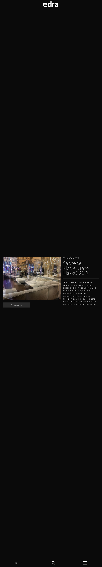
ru (16, 562)
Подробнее (16, 305)
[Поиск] (53, 563)
